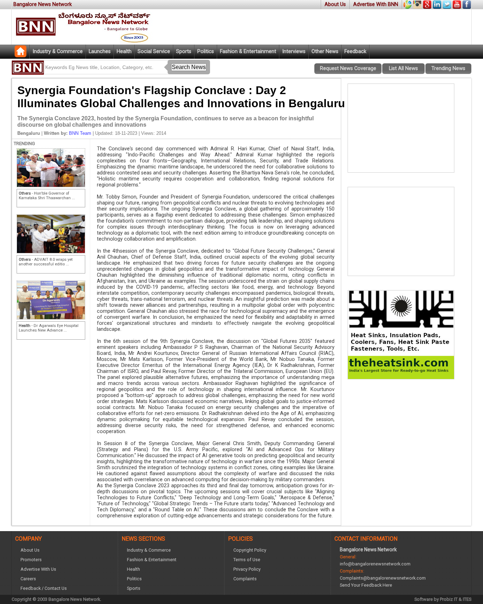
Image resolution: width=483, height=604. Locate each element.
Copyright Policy (249, 550)
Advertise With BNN (375, 4)
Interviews (293, 51)
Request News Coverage (348, 68)
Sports (183, 51)
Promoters (31, 559)
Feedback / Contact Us (44, 588)
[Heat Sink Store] (401, 377)
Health (124, 51)
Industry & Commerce (58, 51)
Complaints (245, 578)
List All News (403, 68)
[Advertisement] (401, 128)
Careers (28, 578)
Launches (100, 51)
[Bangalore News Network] (20, 55)
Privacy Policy (247, 569)
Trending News (448, 68)
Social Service (154, 51)
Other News (325, 51)
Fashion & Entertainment (248, 51)
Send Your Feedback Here (366, 585)
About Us (335, 4)
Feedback (355, 51)
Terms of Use (246, 559)
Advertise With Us (38, 569)
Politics (205, 51)
